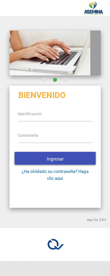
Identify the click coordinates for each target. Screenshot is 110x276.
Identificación (30, 113)
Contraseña (28, 135)
